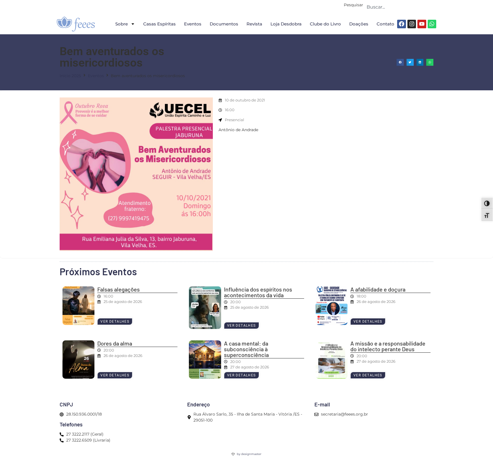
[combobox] (399, 7)
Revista (254, 24)
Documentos (224, 24)
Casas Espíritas (159, 24)
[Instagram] (411, 24)
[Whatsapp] (432, 24)
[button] (400, 62)
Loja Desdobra (286, 24)
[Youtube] (421, 24)
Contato (385, 24)
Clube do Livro (325, 24)
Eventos (192, 24)
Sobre (121, 24)
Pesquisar (353, 5)
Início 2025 (70, 75)
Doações (358, 24)
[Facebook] (401, 24)
